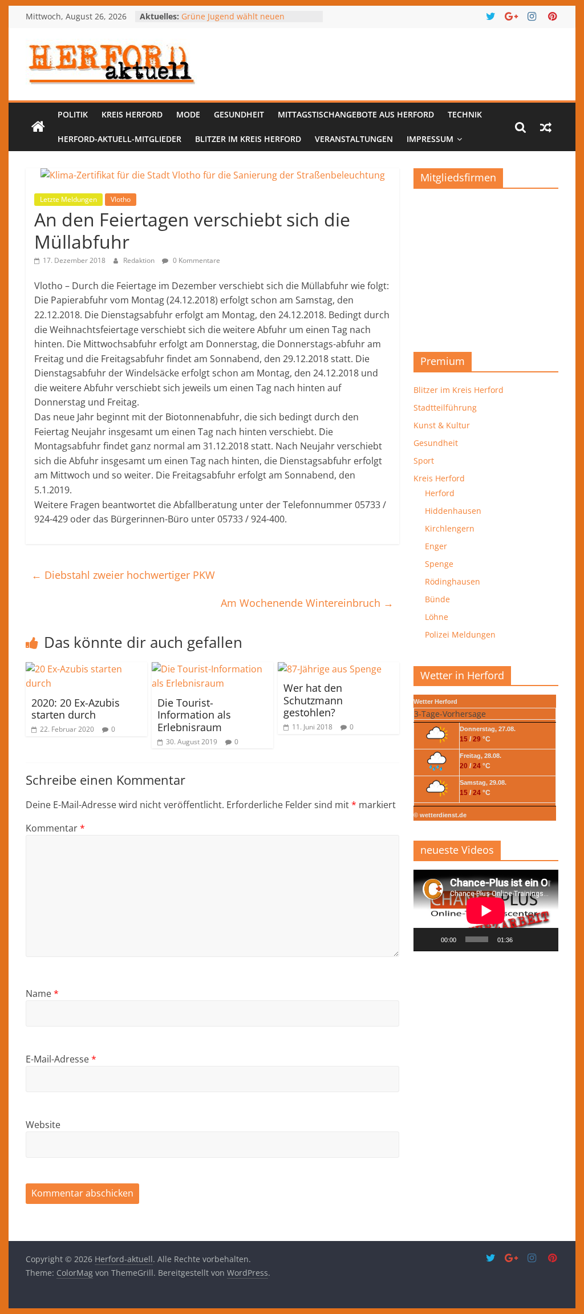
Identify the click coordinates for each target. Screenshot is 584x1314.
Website (43, 1124)
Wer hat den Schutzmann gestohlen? (313, 700)
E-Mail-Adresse (61, 1059)
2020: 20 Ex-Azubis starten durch (75, 709)
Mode (188, 114)
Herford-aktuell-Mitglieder (119, 138)
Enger (436, 546)
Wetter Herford (435, 701)
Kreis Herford (132, 114)
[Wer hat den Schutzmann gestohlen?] (330, 669)
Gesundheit (239, 114)
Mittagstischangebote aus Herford (356, 114)
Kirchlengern (449, 528)
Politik (73, 114)
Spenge (439, 563)
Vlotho (121, 199)
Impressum (430, 138)
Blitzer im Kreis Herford (248, 138)
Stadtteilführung (445, 407)
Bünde (437, 599)
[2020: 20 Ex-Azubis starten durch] (86, 669)
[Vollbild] (543, 939)
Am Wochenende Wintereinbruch (307, 603)
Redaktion (139, 260)
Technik (465, 114)
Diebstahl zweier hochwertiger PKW (123, 575)
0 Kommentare (195, 260)
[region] (485, 266)
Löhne (436, 616)
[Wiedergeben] (428, 939)
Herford (440, 493)
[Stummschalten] (525, 939)
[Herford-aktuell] (38, 127)
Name (42, 993)
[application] (485, 910)
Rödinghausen (452, 581)
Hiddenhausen (453, 510)
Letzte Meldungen (68, 199)
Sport (423, 460)
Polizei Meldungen (460, 634)
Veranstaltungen (354, 138)
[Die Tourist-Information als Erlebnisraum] (212, 669)
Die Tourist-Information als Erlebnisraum (194, 715)
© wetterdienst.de (440, 815)
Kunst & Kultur (441, 425)
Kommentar (55, 828)
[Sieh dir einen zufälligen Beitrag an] (545, 127)
